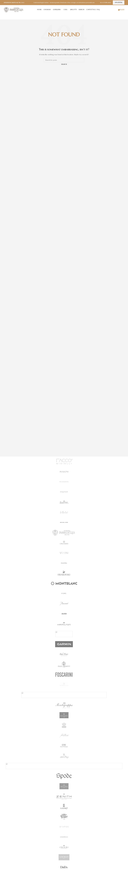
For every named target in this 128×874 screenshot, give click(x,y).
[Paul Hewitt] (64, 664)
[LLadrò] (64, 806)
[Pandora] (64, 563)
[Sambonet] (64, 634)
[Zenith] (64, 796)
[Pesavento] (64, 482)
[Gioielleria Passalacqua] (64, 532)
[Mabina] (64, 766)
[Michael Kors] (64, 522)
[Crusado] (64, 543)
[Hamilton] (64, 624)
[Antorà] (64, 756)
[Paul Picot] (64, 654)
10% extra (118, 2)
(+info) (22, 2)
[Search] (117, 10)
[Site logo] (14, 9)
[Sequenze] (64, 492)
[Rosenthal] (64, 502)
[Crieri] (64, 847)
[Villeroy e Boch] (64, 786)
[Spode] (64, 776)
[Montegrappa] (64, 705)
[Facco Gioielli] (64, 462)
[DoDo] (64, 867)
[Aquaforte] (64, 695)
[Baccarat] (64, 603)
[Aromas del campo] (64, 827)
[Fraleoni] (64, 472)
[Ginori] (64, 817)
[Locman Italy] (64, 857)
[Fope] (64, 593)
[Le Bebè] (64, 512)
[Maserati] (64, 715)
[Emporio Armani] (64, 837)
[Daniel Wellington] (64, 746)
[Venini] (64, 553)
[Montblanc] (64, 583)
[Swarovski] (64, 573)
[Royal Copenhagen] (64, 725)
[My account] (114, 10)
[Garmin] (64, 644)
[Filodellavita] (64, 735)
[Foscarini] (64, 675)
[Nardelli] (64, 685)
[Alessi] (64, 614)
